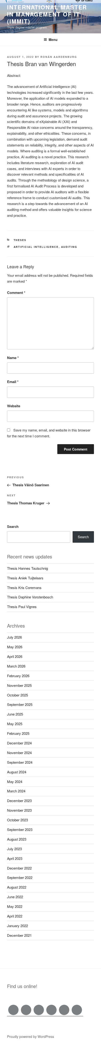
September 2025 (19, 704)
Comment (16, 292)
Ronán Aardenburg (58, 57)
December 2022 (19, 868)
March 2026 (16, 666)
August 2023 (16, 839)
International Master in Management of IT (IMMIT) (47, 14)
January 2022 (17, 925)
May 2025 (14, 723)
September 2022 (19, 877)
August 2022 (16, 887)
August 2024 (16, 771)
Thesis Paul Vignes (22, 606)
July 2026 (14, 637)
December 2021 (19, 935)
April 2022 (14, 916)
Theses (20, 240)
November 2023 (19, 810)
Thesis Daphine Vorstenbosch (30, 596)
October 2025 (17, 694)
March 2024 (16, 790)
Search (13, 526)
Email (13, 381)
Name (13, 357)
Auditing (69, 247)
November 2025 (19, 685)
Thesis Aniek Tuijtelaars (25, 577)
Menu (53, 39)
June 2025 (15, 714)
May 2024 (14, 781)
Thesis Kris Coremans (24, 587)
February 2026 (18, 675)
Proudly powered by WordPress (30, 1036)
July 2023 (14, 848)
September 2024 (19, 762)
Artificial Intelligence (36, 247)
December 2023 (19, 800)
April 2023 (14, 858)
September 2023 (19, 829)
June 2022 (15, 896)
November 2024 (19, 752)
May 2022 (14, 906)
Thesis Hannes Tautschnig (27, 568)
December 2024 (19, 742)
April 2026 (14, 656)
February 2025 (18, 733)
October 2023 (17, 819)
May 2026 (14, 646)
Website (13, 405)
